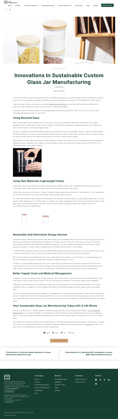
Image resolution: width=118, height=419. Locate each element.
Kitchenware (39, 390)
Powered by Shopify (10, 415)
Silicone (57, 390)
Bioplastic (58, 382)
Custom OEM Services (42, 387)
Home (53, 68)
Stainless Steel (60, 385)
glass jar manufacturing (58, 104)
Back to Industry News (60, 340)
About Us (38, 379)
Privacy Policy (80, 382)
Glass (56, 387)
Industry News (60, 68)
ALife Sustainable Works (15, 412)
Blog (36, 393)
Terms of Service (81, 379)
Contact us (89, 324)
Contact (37, 382)
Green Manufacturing (42, 385)
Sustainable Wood (61, 379)
